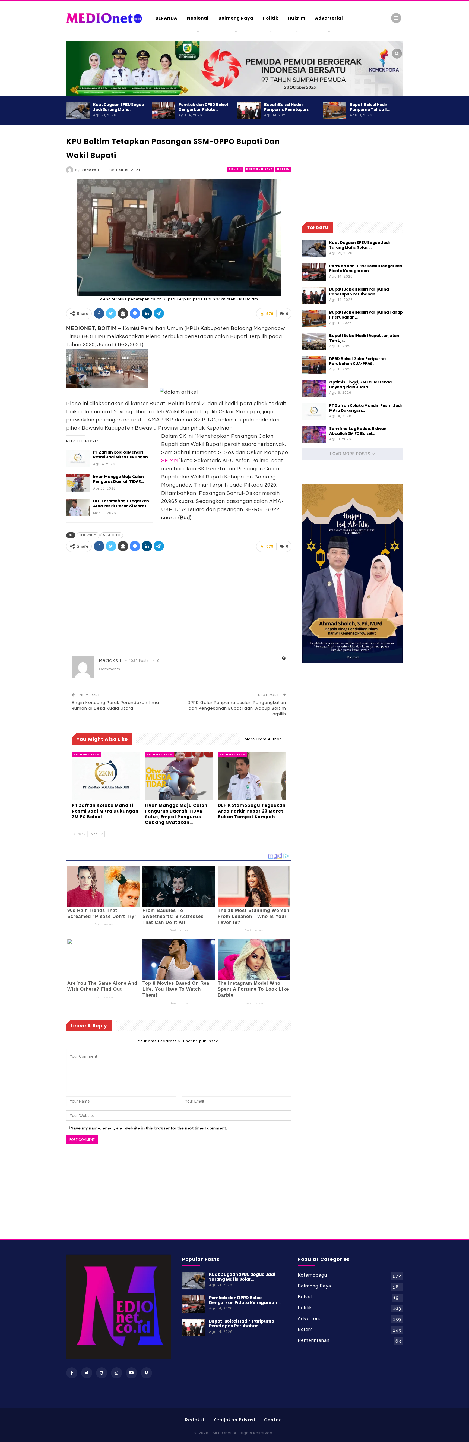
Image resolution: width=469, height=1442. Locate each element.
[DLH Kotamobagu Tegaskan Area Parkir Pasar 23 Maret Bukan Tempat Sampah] (78, 507)
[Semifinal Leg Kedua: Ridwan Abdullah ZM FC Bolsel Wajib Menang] (314, 434)
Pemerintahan (313, 1340)
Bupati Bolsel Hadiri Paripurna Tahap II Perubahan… (366, 315)
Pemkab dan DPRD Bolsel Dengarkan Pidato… (203, 107)
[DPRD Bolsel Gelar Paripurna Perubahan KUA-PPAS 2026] (314, 365)
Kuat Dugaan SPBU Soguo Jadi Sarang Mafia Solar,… (359, 245)
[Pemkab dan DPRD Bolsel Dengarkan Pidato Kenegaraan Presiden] (163, 110)
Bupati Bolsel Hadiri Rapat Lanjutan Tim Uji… (364, 338)
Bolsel (305, 1296)
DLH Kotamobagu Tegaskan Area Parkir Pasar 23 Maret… (121, 503)
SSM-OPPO (111, 535)
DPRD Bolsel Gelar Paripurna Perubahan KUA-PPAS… (357, 361)
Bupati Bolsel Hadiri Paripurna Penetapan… (287, 107)
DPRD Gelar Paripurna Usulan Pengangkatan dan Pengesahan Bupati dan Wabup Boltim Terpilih (237, 708)
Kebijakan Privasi (234, 1420)
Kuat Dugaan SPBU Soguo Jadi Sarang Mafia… (118, 107)
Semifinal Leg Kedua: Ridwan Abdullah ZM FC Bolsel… (357, 431)
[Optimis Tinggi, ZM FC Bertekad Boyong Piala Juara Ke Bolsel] (314, 388)
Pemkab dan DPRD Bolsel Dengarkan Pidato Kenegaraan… (365, 268)
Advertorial (329, 18)
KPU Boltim (88, 535)
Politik (270, 18)
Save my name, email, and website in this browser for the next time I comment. (149, 1128)
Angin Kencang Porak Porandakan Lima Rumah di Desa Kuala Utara (115, 705)
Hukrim (296, 18)
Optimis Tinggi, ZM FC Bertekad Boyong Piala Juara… (360, 384)
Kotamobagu (312, 1275)
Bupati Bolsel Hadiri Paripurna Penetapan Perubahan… (359, 291)
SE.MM (170, 460)
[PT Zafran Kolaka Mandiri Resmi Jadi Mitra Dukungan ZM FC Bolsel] (78, 458)
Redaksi (194, 1420)
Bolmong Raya (235, 18)
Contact (274, 1420)
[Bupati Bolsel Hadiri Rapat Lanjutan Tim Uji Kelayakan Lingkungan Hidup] (314, 342)
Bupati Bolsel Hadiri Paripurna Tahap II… (369, 107)
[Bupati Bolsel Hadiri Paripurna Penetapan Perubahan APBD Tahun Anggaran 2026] (249, 110)
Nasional (198, 18)
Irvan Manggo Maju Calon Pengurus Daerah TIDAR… (118, 479)
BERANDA (166, 18)
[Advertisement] (424, 233)
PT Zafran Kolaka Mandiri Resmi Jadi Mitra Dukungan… (122, 454)
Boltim (283, 169)
